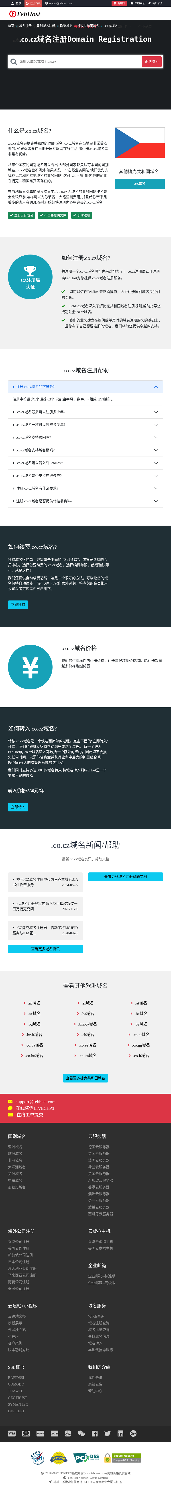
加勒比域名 (17, 1187)
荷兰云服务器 (99, 1167)
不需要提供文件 (55, 215)
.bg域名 (34, 1024)
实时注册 (83, 215)
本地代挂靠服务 (100, 1350)
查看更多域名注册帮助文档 (125, 876)
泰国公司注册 (18, 1289)
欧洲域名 (66, 25)
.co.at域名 (141, 1034)
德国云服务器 (99, 1147)
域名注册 (25, 25)
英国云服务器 (99, 1154)
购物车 (122, 3)
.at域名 (141, 1003)
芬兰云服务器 (99, 1200)
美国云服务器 (99, 1174)
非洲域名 (15, 1160)
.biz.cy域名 (87, 1024)
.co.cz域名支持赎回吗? (33, 437)
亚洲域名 (15, 1147)
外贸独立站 (17, 1330)
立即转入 (18, 807)
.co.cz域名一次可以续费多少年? (40, 425)
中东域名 (15, 1180)
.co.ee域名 (87, 1045)
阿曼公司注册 (18, 1282)
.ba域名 (87, 1013)
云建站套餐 (17, 1316)
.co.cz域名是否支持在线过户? (39, 476)
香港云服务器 (99, 1187)
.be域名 (141, 1013)
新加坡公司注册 (20, 1255)
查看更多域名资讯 (45, 949)
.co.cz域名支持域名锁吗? (35, 450)
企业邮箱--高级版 (101, 1283)
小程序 (13, 1336)
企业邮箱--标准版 (101, 1276)
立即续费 (18, 605)
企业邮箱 (145, 27)
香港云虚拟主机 (100, 1242)
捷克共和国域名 (88, 25)
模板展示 (15, 1323)
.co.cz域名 (111, 25)
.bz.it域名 (34, 1034)
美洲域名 (15, 1174)
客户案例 (15, 1343)
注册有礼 (35, 3)
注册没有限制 (23, 215)
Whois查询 (96, 1316)
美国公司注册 (18, 1248)
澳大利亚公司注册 (22, 1268)
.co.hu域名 (34, 1055)
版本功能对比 (18, 1350)
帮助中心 (139, 3)
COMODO (16, 1384)
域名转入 (157, 3)
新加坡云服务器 (100, 1180)
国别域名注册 (46, 25)
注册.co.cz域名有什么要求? (37, 488)
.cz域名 (139, 183)
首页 (11, 25)
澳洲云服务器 (99, 1194)
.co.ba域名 (34, 1045)
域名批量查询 (99, 1330)
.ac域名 (34, 1003)
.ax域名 (34, 1013)
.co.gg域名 (141, 1045)
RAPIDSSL (16, 1377)
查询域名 (152, 61)
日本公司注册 (18, 1262)
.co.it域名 (141, 1055)
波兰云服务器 (99, 1207)
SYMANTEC (18, 1404)
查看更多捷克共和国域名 (85, 1078)
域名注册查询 (99, 1323)
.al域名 (88, 1003)
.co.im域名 (88, 1055)
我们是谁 (95, 1377)
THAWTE (15, 1391)
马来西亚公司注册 (22, 1275)
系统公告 (95, 1384)
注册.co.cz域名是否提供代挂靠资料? (44, 501)
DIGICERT (16, 1411)
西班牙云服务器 (100, 1214)
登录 (18, 3)
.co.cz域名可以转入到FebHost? (39, 463)
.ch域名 (87, 1034)
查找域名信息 (99, 1336)
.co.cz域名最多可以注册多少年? (40, 412)
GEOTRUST (17, 1398)
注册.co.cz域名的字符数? (35, 387)
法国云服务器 (99, 1160)
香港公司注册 (18, 1242)
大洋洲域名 (17, 1167)
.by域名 (141, 1024)
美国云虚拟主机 (100, 1248)
